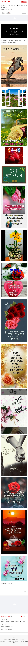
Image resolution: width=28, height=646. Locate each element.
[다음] (26, 616)
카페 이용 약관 (10, 641)
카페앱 (17, 639)
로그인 (5, 639)
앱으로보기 (23, 1)
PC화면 (13, 639)
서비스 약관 (21, 639)
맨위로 (14, 637)
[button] (7, 1)
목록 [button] (3, 12)
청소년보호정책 (3, 641)
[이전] (20, 616)
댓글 (8, 12)
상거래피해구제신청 (18, 641)
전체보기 (9, 639)
